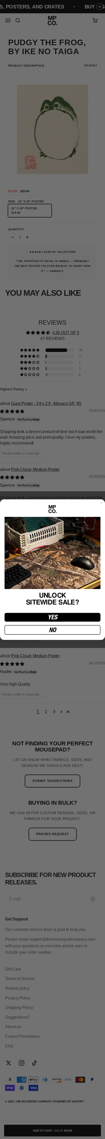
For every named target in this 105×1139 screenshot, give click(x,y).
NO (52, 630)
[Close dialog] (101, 503)
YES (52, 617)
